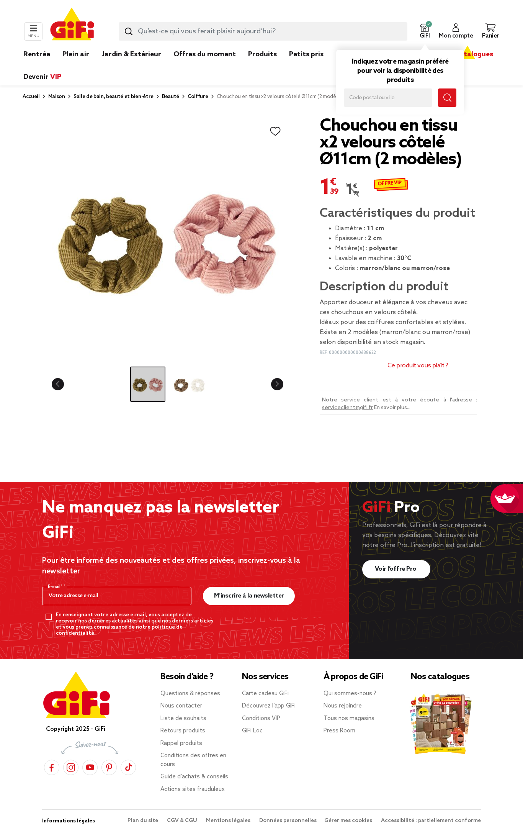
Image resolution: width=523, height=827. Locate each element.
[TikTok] (128, 766)
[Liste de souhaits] (275, 131)
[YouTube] (90, 766)
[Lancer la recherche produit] (128, 31)
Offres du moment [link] (204, 54)
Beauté (170, 97)
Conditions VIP (261, 718)
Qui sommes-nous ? (350, 693)
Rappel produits (181, 743)
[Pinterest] (109, 766)
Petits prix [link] (306, 54)
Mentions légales (229, 820)
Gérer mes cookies (348, 820)
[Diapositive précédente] (64, 384)
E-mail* (56, 587)
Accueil (31, 97)
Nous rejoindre (343, 706)
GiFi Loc (252, 730)
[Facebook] (51, 766)
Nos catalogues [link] (467, 54)
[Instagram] (70, 766)
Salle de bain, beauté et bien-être (114, 97)
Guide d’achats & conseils (194, 776)
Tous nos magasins (349, 718)
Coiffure (198, 97)
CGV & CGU (182, 820)
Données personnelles (288, 820)
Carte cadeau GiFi (265, 693)
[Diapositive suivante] (271, 384)
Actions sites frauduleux (192, 789)
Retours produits (182, 730)
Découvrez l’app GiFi (269, 706)
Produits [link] (262, 54)
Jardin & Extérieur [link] (131, 54)
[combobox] (263, 31)
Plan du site (143, 820)
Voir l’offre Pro (396, 569)
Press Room (339, 730)
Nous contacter (181, 706)
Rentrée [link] (36, 54)
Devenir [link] (42, 77)
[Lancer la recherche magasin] (447, 97)
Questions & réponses (190, 693)
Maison (56, 97)
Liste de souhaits (183, 718)
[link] (262, 66)
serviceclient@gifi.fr (347, 407)
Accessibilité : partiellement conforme (431, 820)
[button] (425, 31)
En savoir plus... (392, 407)
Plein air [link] (75, 54)
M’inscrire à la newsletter (249, 595)
